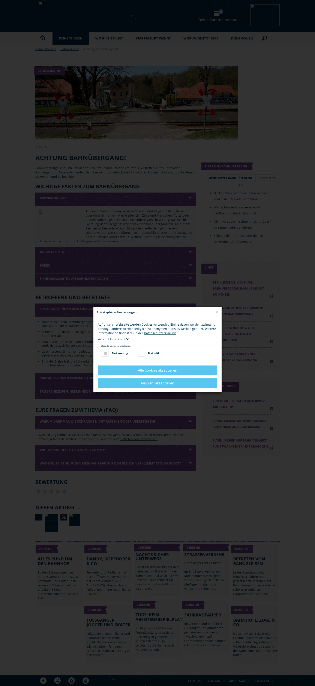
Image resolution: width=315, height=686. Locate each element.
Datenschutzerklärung (160, 333)
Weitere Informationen (111, 339)
